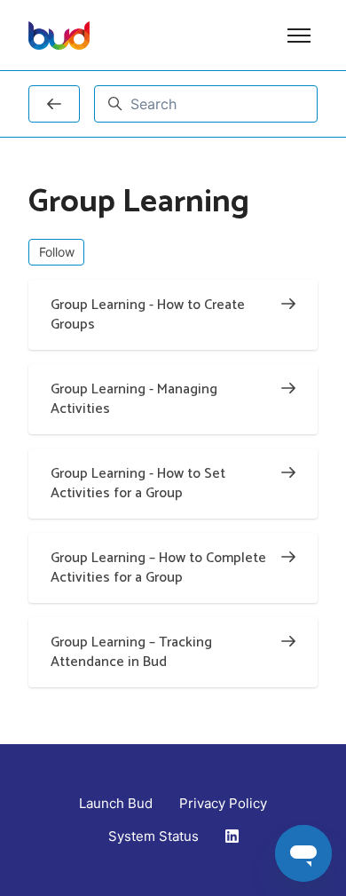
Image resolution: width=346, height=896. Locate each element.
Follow (57, 251)
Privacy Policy (223, 803)
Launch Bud (116, 803)
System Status (153, 836)
